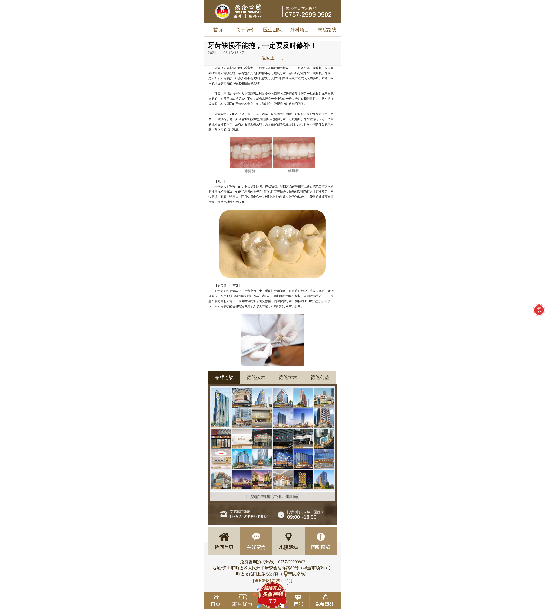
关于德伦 (245, 29)
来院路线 (327, 29)
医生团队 (272, 29)
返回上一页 (272, 58)
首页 (218, 29)
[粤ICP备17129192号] (272, 580)
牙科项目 (299, 29)
